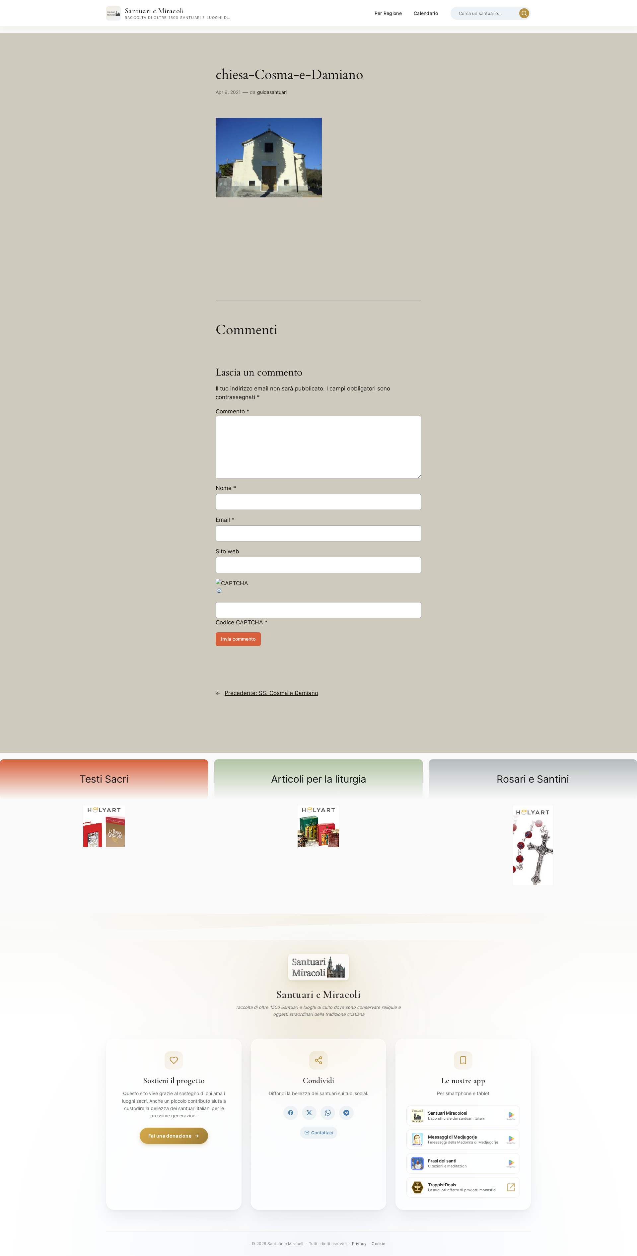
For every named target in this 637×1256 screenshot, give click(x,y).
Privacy (359, 1243)
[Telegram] (346, 1112)
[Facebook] (290, 1112)
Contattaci (322, 1132)
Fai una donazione (169, 1136)
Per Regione (388, 13)
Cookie (378, 1243)
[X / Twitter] (309, 1112)
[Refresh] (219, 592)
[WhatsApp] (327, 1112)
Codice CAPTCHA (239, 622)
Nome (226, 488)
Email (225, 520)
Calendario (426, 13)
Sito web (227, 551)
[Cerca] (524, 13)
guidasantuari (272, 92)
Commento (232, 411)
